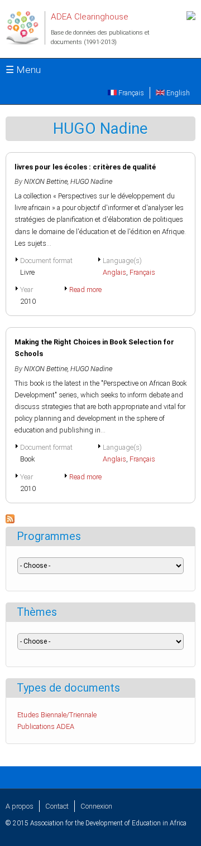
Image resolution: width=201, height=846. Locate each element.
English (177, 93)
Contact (57, 806)
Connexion (96, 806)
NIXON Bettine (46, 181)
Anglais (114, 272)
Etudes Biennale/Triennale (57, 715)
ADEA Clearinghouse (89, 17)
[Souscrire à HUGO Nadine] (10, 521)
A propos (20, 806)
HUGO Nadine (91, 181)
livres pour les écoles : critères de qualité (85, 167)
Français (130, 93)
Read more (85, 289)
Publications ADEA (45, 726)
